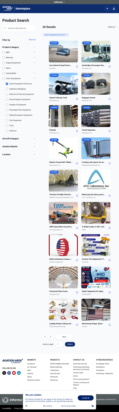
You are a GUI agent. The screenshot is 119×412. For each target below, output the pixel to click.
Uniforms (13, 131)
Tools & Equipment (13, 78)
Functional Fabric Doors (58, 291)
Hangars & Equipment (17, 105)
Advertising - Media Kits (104, 373)
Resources (54, 380)
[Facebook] (9, 373)
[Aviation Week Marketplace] (16, 8)
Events (75, 376)
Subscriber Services (80, 364)
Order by (111, 27)
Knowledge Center (102, 364)
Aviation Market (9, 146)
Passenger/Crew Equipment (20, 110)
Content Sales (78, 373)
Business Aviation (33, 380)
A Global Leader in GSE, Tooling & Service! (93, 227)
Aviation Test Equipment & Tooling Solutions (93, 259)
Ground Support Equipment (19, 99)
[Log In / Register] (114, 8)
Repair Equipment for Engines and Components (93, 291)
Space (8, 68)
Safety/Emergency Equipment (20, 115)
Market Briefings (56, 367)
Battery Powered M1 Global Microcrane (61, 162)
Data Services (55, 373)
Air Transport (32, 367)
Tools (11, 126)
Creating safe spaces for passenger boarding (93, 162)
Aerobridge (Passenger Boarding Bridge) (93, 65)
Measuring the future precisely (93, 194)
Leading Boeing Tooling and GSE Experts (61, 324)
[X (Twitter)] (4, 373)
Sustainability (11, 73)
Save (77, 66)
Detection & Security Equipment (21, 94)
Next (64, 337)
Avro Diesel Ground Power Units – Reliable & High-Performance (61, 65)
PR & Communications (81, 379)
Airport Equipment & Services (20, 84)
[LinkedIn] (19, 373)
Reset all (32, 40)
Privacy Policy (19, 408)
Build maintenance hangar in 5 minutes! (61, 259)
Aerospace (31, 364)
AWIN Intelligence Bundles (59, 364)
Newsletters (100, 367)
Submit (70, 344)
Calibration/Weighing (17, 89)
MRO (8, 52)
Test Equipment (15, 120)
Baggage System (88, 98)
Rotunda (52, 130)
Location (6, 154)
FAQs (75, 388)
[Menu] (107, 8)
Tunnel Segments (88, 130)
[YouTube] (14, 373)
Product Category (10, 47)
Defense (30, 373)
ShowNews (100, 370)
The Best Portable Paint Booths (61, 194)
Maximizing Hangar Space (92, 324)
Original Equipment (13, 63)
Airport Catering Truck (58, 98)
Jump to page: (48, 344)
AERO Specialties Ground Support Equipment (61, 227)
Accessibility (6, 408)
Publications (54, 370)
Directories (54, 377)
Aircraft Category (10, 138)
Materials (9, 58)
